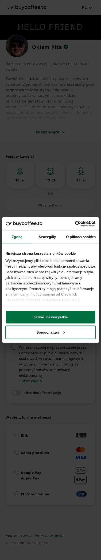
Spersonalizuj (47, 332)
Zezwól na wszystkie (50, 317)
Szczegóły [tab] (47, 237)
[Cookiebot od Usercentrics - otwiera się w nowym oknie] (75, 224)
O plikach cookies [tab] (81, 237)
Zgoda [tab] (17, 237)
